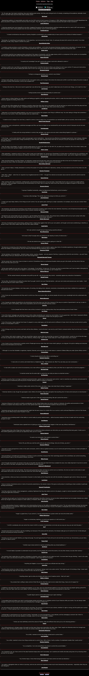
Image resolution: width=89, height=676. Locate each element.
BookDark (42, 674)
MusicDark (47, 674)
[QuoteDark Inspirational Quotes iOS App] (39, 7)
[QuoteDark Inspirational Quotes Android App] (48, 7)
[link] (38, 1)
